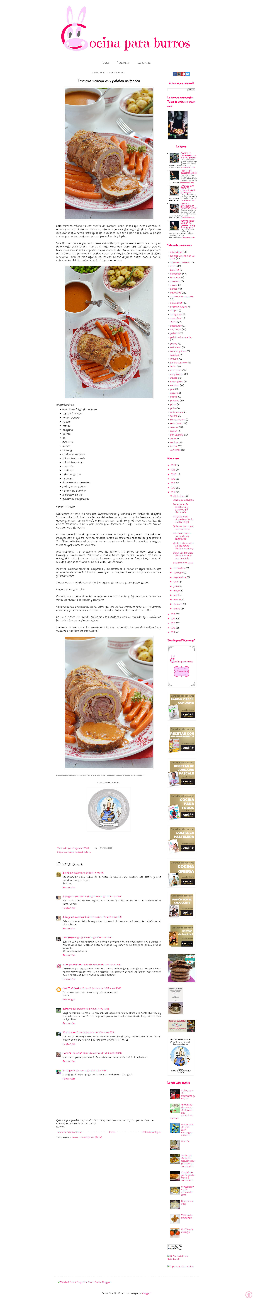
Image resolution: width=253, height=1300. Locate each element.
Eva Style (67, 1070)
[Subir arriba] (248, 1295)
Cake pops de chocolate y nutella (187, 1094)
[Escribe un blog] (103, 848)
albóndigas (176, 252)
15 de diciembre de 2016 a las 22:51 (95, 1032)
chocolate (175, 292)
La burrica (144, 62)
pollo (173, 408)
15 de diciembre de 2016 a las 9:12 (85, 872)
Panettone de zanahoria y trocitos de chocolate (180, 508)
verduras (175, 450)
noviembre (180, 568)
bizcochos (175, 273)
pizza (173, 404)
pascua (174, 393)
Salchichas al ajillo (183, 562)
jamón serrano (178, 362)
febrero (178, 604)
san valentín (176, 435)
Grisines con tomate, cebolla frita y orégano (188, 189)
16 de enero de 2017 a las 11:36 (89, 1070)
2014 (173, 618)
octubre (178, 572)
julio (176, 581)
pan (172, 389)
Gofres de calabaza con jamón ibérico (188, 155)
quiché (173, 416)
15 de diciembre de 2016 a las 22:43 (89, 1008)
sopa (173, 438)
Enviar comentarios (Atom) (87, 1137)
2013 (173, 623)
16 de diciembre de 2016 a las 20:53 (102, 1053)
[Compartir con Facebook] (108, 848)
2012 (173, 627)
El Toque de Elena (72, 964)
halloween (175, 347)
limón (173, 366)
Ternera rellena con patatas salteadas (181, 536)
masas (173, 378)
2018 (173, 483)
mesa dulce (176, 381)
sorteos (174, 442)
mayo (177, 590)
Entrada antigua (151, 1132)
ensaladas (176, 326)
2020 (174, 474)
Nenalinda (68, 937)
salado (87, 852)
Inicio (105, 62)
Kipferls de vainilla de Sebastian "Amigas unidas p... (184, 546)
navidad (79, 852)
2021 (173, 469)
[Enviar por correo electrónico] (101, 848)
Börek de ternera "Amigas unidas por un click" (183, 555)
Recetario (123, 62)
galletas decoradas (181, 337)
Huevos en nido (187, 1202)
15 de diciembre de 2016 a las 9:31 (103, 917)
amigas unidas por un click (182, 257)
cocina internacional (181, 296)
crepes (174, 310)
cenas (173, 289)
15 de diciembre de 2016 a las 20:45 (101, 988)
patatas (174, 400)
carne (71, 852)
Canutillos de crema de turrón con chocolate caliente (181, 1111)
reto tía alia (176, 423)
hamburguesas (178, 351)
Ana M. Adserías (72, 988)
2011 (173, 632)
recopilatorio (177, 419)
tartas (173, 446)
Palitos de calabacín (186, 1217)
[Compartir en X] (106, 848)
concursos (176, 303)
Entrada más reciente (69, 1132)
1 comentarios (185, 200)
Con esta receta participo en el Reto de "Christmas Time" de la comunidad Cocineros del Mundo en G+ (100, 775)
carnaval (175, 281)
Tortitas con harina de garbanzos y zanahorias (188, 224)
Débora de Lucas (72, 1053)
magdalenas (177, 374)
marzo (178, 599)
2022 (174, 465)
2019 (173, 478)
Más (193, 167)
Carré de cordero (183, 500)
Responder (69, 887)
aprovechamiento (180, 262)
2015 (173, 614)
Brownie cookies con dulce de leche (188, 205)
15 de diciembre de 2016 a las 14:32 (102, 964)
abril (176, 595)
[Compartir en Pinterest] (111, 848)
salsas (173, 431)
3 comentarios (185, 167)
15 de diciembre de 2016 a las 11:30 (93, 937)
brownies (175, 277)
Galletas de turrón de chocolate (183, 528)
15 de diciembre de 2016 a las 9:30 (103, 896)
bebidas (174, 270)
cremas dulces (178, 306)
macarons (176, 370)
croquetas (176, 314)
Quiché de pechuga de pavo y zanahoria (187, 1176)
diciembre (180, 496)
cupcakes (175, 318)
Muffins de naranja (187, 1231)
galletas (174, 333)
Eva (64, 872)
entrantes (175, 329)
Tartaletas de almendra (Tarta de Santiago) (183, 519)
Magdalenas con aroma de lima (187, 1191)
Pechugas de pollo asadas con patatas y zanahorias (187, 1161)
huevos (174, 359)
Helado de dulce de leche (188, 172)
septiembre (180, 577)
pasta (173, 397)
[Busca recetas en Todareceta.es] (180, 1266)
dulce (173, 322)
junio (176, 586)
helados (174, 355)
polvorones (176, 412)
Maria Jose (69, 1032)
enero (177, 608)
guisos (173, 343)
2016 (173, 492)
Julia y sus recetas (73, 896)
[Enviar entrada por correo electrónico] (96, 848)
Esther (66, 1008)
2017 (173, 487)
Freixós (185, 1141)
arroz (173, 266)
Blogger (146, 1293)
